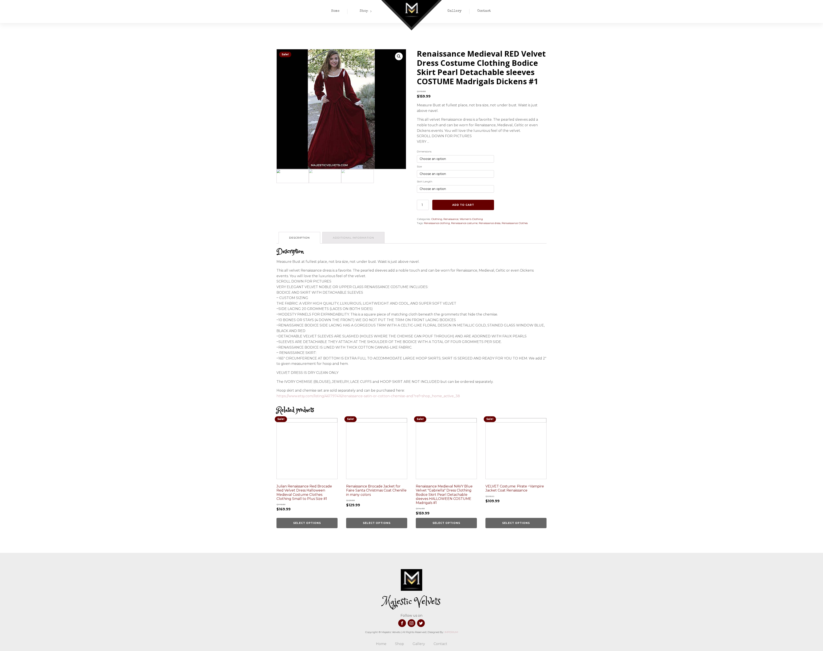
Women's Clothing (471, 219)
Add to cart (463, 204)
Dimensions (424, 151)
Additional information (353, 237)
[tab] (299, 237)
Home (335, 11)
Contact (484, 11)
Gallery (454, 11)
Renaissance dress (489, 223)
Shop (364, 11)
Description (299, 237)
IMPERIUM (451, 632)
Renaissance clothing (437, 223)
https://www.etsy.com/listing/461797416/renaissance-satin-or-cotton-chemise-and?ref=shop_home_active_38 (368, 396)
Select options (307, 523)
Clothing (436, 219)
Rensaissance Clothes (515, 223)
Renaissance (450, 219)
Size (419, 166)
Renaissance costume (464, 223)
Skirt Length (424, 181)
